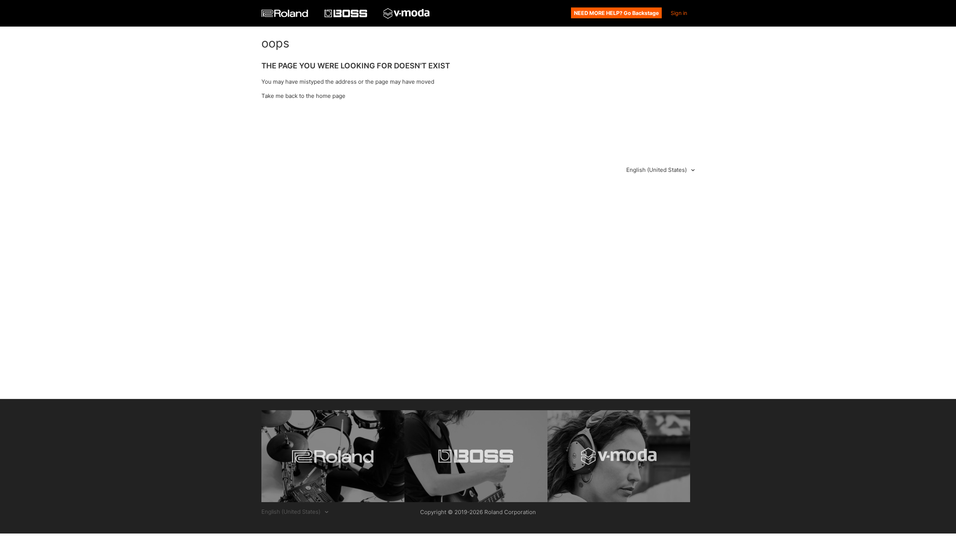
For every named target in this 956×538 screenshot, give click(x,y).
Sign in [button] (679, 13)
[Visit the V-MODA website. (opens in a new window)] (618, 456)
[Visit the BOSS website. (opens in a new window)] (475, 456)
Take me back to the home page (303, 95)
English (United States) (657, 169)
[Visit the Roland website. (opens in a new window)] (332, 456)
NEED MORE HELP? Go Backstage (616, 13)
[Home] (285, 15)
